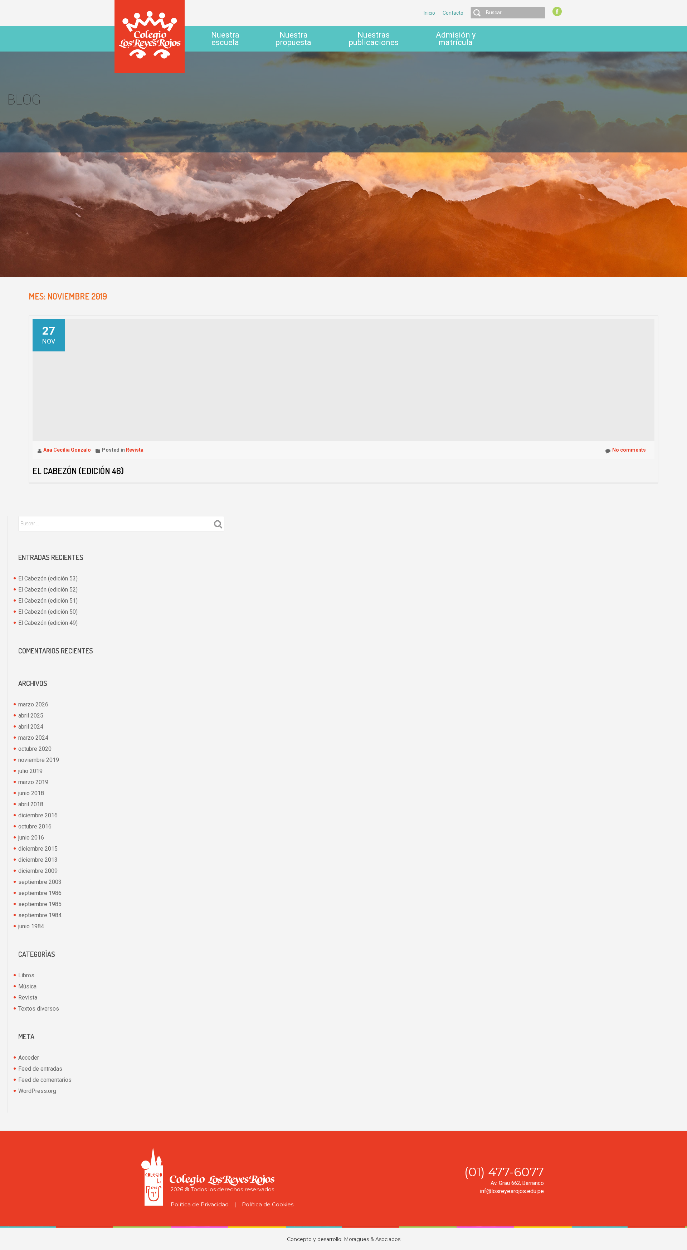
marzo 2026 (33, 704)
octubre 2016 (35, 826)
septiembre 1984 (40, 915)
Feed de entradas (40, 1068)
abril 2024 (30, 726)
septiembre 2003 (40, 882)
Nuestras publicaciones (374, 38)
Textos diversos (38, 1008)
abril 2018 (30, 804)
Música (27, 986)
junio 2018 (31, 793)
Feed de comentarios (45, 1079)
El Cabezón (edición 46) (78, 470)
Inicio (429, 13)
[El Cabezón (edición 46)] (163, 380)
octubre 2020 (35, 748)
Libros (26, 975)
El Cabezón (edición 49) (48, 622)
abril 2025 (30, 715)
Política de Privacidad (200, 1204)
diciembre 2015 (38, 848)
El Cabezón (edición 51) (48, 600)
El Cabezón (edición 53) (48, 578)
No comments (629, 450)
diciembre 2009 (38, 870)
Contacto (453, 13)
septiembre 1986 (40, 893)
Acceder (28, 1057)
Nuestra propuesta (293, 38)
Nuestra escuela (225, 38)
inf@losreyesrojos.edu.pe (512, 1191)
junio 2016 (31, 837)
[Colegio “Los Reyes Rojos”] (149, 36)
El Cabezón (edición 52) (48, 589)
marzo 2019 (33, 782)
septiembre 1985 (40, 904)
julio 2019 (30, 771)
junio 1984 (31, 926)
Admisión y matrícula (456, 38)
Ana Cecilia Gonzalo (67, 450)
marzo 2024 (33, 737)
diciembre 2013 (38, 859)
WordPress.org (37, 1091)
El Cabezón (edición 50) (48, 611)
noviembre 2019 (38, 760)
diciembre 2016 (38, 815)
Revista (134, 450)
